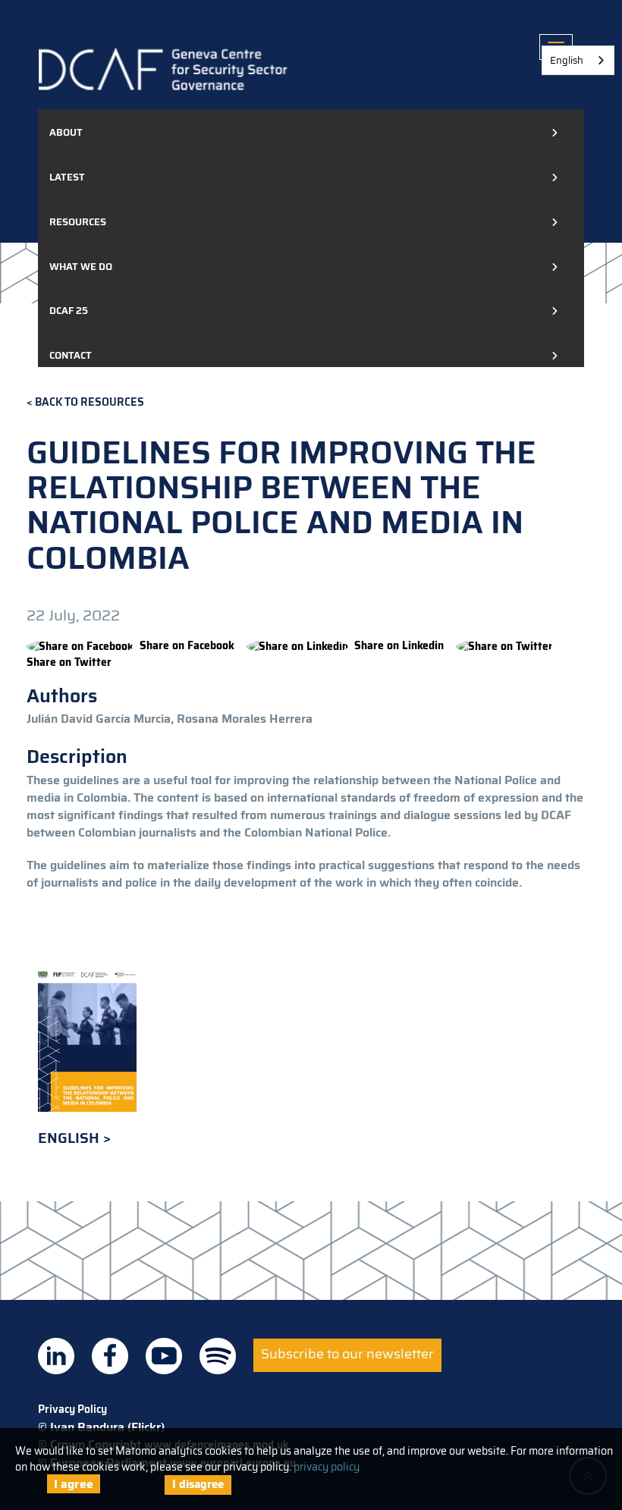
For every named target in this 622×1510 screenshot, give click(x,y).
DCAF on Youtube (164, 1356)
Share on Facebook (187, 645)
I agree (73, 1483)
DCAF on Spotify (217, 1356)
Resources (77, 222)
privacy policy (327, 1466)
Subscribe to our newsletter (347, 1353)
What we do (80, 267)
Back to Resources (89, 402)
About (66, 132)
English (70, 1138)
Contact (70, 355)
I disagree (198, 1484)
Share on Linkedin (399, 645)
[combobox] (578, 60)
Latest (67, 177)
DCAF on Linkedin (56, 1356)
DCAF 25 (68, 311)
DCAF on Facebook (110, 1356)
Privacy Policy (72, 1409)
